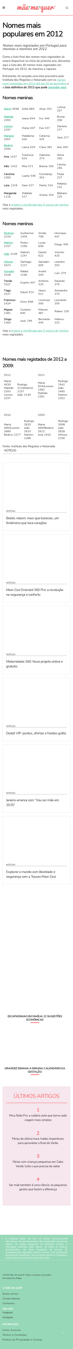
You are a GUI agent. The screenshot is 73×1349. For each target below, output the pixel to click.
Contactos (9, 1303)
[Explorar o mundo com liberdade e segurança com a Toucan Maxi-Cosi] (36, 837)
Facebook (8, 1312)
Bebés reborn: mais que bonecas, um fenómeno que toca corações (32, 520)
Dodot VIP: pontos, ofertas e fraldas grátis (36, 733)
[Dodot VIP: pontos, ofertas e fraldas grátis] (36, 699)
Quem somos (11, 1293)
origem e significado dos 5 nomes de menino (40, 331)
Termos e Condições (15, 1335)
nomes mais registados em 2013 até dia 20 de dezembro (34, 82)
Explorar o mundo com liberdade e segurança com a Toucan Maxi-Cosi (31, 874)
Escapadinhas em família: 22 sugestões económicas (35, 1018)
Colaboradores (11, 1298)
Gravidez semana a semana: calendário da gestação (35, 1070)
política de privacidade (16, 1257)
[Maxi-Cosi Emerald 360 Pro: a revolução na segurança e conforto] (36, 555)
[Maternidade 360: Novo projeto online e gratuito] (36, 627)
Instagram (8, 1317)
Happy (19, 1278)
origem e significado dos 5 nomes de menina (40, 205)
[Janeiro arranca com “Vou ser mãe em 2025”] (36, 766)
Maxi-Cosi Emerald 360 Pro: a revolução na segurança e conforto (34, 592)
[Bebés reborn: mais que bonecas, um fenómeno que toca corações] (36, 484)
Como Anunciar (12, 1330)
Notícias (10, 511)
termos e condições (56, 1255)
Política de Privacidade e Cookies (22, 1339)
